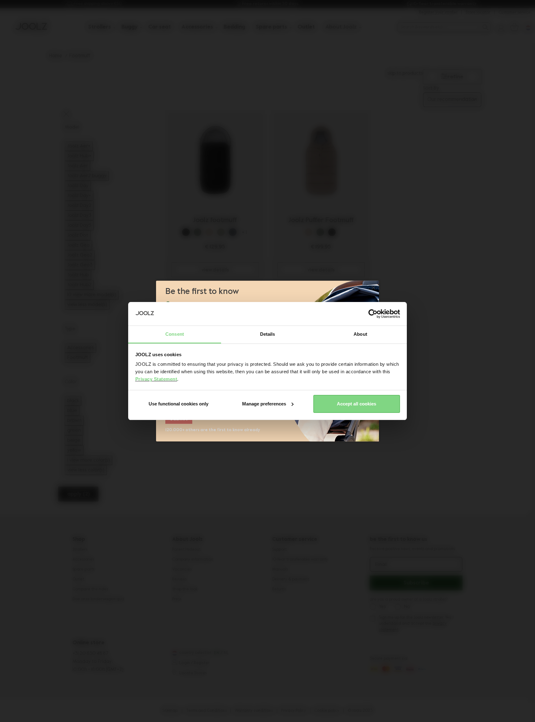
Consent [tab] (174, 334)
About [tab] (360, 334)
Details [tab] (267, 334)
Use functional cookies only (178, 403)
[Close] (373, 288)
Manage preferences (264, 403)
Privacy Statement (156, 379)
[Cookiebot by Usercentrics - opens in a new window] (373, 313)
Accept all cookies (356, 403)
